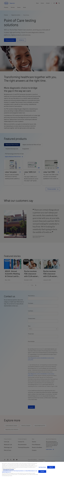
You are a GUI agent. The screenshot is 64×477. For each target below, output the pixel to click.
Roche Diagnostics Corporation (8, 469)
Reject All (51, 467)
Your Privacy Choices (42, 467)
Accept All (42, 471)
